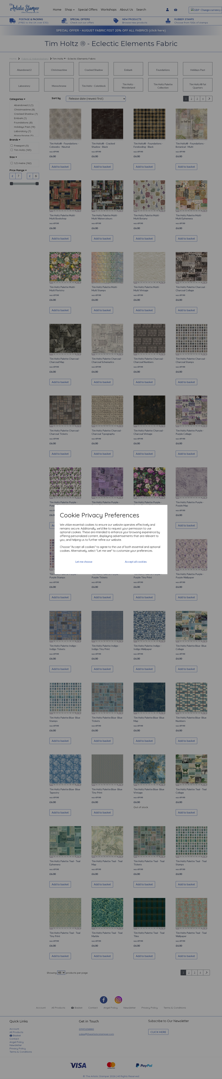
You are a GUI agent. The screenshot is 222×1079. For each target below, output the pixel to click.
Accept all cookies (136, 561)
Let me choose (83, 561)
